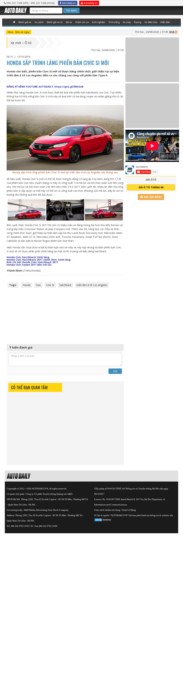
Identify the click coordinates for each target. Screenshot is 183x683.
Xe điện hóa (150, 22)
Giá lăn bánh (152, 197)
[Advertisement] (65, 315)
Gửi (115, 371)
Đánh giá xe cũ (55, 22)
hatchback (65, 285)
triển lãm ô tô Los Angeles (92, 285)
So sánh (38, 22)
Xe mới (16, 42)
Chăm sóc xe (82, 22)
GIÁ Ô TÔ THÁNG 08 (151, 187)
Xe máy (127, 22)
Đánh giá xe (24, 22)
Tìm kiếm (71, 10)
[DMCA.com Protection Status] (103, 519)
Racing (137, 22)
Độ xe (69, 22)
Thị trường (114, 22)
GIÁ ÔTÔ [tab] (151, 179)
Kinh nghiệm (98, 22)
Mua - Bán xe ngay (18, 32)
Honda (26, 285)
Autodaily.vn (68, 3)
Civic (38, 285)
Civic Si (50, 285)
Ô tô (28, 42)
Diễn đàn (165, 22)
